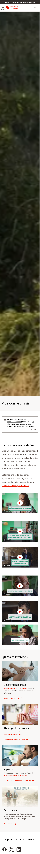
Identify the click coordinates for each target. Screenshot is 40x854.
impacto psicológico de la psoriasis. (15, 775)
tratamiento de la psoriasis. (13, 734)
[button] (2, 8)
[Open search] (35, 7)
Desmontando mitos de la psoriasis (15, 688)
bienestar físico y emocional (15, 485)
